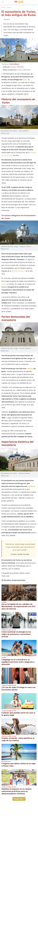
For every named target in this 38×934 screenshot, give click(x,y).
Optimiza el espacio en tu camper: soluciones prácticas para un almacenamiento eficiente (16, 791)
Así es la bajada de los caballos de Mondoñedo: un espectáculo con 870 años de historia (18, 606)
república (31, 486)
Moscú (9, 7)
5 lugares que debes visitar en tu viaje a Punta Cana (18, 764)
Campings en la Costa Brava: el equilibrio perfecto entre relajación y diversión (17, 662)
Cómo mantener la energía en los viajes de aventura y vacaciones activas (16, 634)
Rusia (24, 80)
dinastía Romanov (18, 271)
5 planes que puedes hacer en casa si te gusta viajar (18, 714)
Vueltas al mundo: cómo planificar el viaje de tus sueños (17, 739)
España (3, 602)
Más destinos (6, 761)
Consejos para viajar (8, 630)
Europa (3, 7)
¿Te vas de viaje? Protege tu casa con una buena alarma (18, 688)
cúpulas (30, 368)
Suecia (4, 284)
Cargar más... (19, 799)
